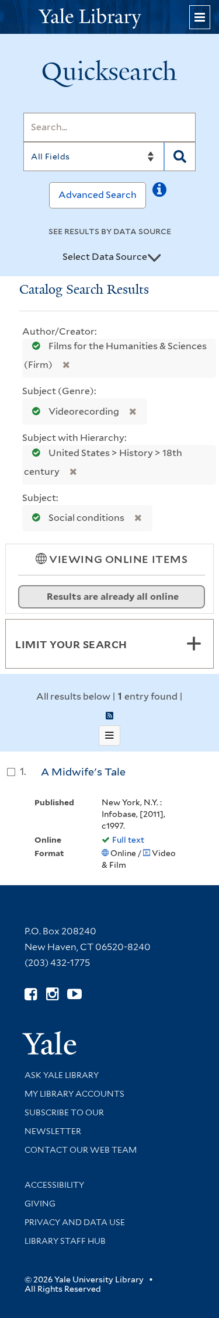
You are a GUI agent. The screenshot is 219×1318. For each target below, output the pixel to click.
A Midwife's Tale (83, 772)
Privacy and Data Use (75, 1222)
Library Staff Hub (65, 1241)
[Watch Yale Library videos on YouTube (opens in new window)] (74, 994)
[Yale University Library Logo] (109, 17)
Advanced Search (97, 194)
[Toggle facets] (194, 643)
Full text (128, 839)
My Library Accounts (74, 1093)
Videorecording (84, 411)
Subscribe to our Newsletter (64, 1122)
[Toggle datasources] (154, 258)
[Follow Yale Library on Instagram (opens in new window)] (52, 994)
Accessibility (54, 1185)
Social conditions (86, 517)
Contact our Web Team (81, 1149)
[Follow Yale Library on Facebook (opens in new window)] (31, 994)
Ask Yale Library (62, 1075)
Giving (40, 1203)
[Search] (180, 156)
